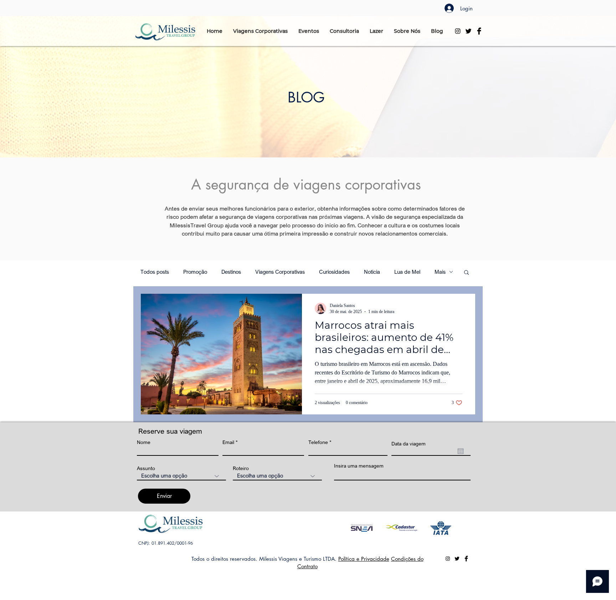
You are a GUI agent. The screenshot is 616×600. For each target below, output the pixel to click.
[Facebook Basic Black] (479, 31)
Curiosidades (334, 272)
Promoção (195, 272)
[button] (260, 31)
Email (228, 442)
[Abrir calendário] (460, 451)
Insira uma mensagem (359, 465)
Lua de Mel (407, 272)
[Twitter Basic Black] (468, 31)
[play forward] (455, 528)
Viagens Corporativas (280, 272)
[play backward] (357, 528)
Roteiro (241, 468)
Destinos (231, 272)
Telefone (318, 442)
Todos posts (154, 272)
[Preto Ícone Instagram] (457, 31)
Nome (143, 442)
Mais (440, 272)
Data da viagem (408, 443)
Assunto (146, 468)
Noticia (372, 272)
